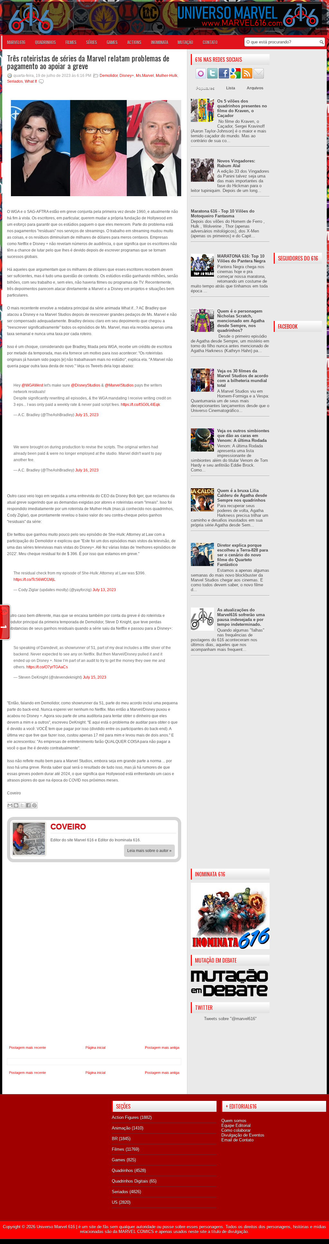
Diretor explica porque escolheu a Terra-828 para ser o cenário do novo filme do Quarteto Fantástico (242, 555)
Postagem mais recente (27, 1047)
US (115, 1202)
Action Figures (125, 1117)
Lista (230, 88)
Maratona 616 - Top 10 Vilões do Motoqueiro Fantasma (222, 213)
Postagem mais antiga (162, 1047)
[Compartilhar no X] (22, 805)
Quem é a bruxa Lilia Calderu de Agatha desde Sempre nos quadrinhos (242, 495)
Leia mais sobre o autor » (149, 850)
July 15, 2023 (87, 415)
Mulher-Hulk (166, 75)
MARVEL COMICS (136, 1231)
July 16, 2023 (87, 470)
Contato (210, 42)
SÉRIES (91, 42)
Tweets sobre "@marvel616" (230, 1018)
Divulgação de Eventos (242, 1135)
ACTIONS (134, 42)
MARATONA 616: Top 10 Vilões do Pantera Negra (241, 258)
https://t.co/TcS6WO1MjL (34, 579)
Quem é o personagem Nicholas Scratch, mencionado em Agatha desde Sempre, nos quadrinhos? (240, 321)
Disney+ (127, 75)
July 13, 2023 (104, 590)
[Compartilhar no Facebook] (28, 805)
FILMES (71, 42)
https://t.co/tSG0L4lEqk (140, 404)
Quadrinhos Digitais (130, 1181)
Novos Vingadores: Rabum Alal (236, 163)
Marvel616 (16, 42)
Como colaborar (236, 1130)
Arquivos (255, 88)
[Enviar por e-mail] (10, 805)
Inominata (159, 42)
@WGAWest (32, 385)
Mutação (185, 42)
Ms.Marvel (145, 75)
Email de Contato (237, 1140)
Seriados (15, 81)
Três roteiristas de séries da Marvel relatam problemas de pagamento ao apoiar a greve (88, 61)
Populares (205, 88)
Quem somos (233, 1120)
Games (118, 1159)
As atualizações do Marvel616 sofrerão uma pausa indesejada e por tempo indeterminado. (241, 617)
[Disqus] (94, 954)
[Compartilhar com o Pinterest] (34, 805)
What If (31, 81)
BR (115, 1138)
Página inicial (95, 1047)
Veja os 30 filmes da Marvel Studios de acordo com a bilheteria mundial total (242, 378)
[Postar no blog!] (16, 805)
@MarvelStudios (119, 385)
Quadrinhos (122, 1170)
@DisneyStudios (85, 385)
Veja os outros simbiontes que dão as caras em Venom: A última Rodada (243, 435)
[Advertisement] (230, 767)
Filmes (118, 1149)
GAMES (112, 42)
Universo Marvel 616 (56, 1226)
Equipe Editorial (236, 1125)
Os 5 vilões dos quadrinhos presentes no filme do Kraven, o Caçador (242, 108)
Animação (121, 1128)
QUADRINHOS (45, 42)
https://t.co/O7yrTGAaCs (47, 667)
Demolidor (109, 75)
